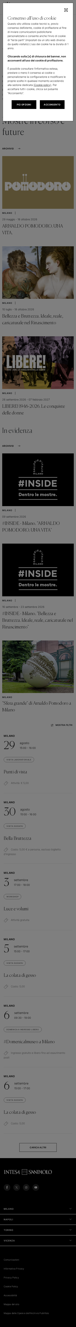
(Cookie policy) (42, 84)
